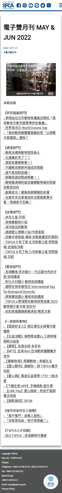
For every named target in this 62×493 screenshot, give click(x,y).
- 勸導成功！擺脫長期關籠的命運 (26, 192)
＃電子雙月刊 (9, 52)
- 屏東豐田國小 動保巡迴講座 (23, 296)
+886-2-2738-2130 (21, 467)
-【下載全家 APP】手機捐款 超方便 (28, 386)
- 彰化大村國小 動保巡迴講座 (23, 281)
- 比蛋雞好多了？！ (16, 157)
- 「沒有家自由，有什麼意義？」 (26, 420)
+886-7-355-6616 (10, 480)
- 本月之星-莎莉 (14, 217)
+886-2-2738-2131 (39, 467)
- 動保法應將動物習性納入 (21, 152)
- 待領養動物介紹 (15, 222)
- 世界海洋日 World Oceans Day (25, 128)
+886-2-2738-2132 (14, 471)
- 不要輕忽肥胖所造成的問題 (23, 167)
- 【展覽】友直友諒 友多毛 (22, 346)
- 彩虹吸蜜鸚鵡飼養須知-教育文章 (26, 311)
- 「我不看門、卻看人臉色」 (23, 416)
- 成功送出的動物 (15, 227)
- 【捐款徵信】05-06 (17, 401)
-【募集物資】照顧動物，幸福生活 (27, 361)
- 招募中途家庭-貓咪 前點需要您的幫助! (31, 237)
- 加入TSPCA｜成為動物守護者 (25, 435)
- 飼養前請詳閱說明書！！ (21, 177)
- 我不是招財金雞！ (16, 172)
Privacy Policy (8, 489)
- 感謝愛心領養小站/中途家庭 (23, 232)
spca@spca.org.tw (17, 484)
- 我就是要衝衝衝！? (17, 162)
